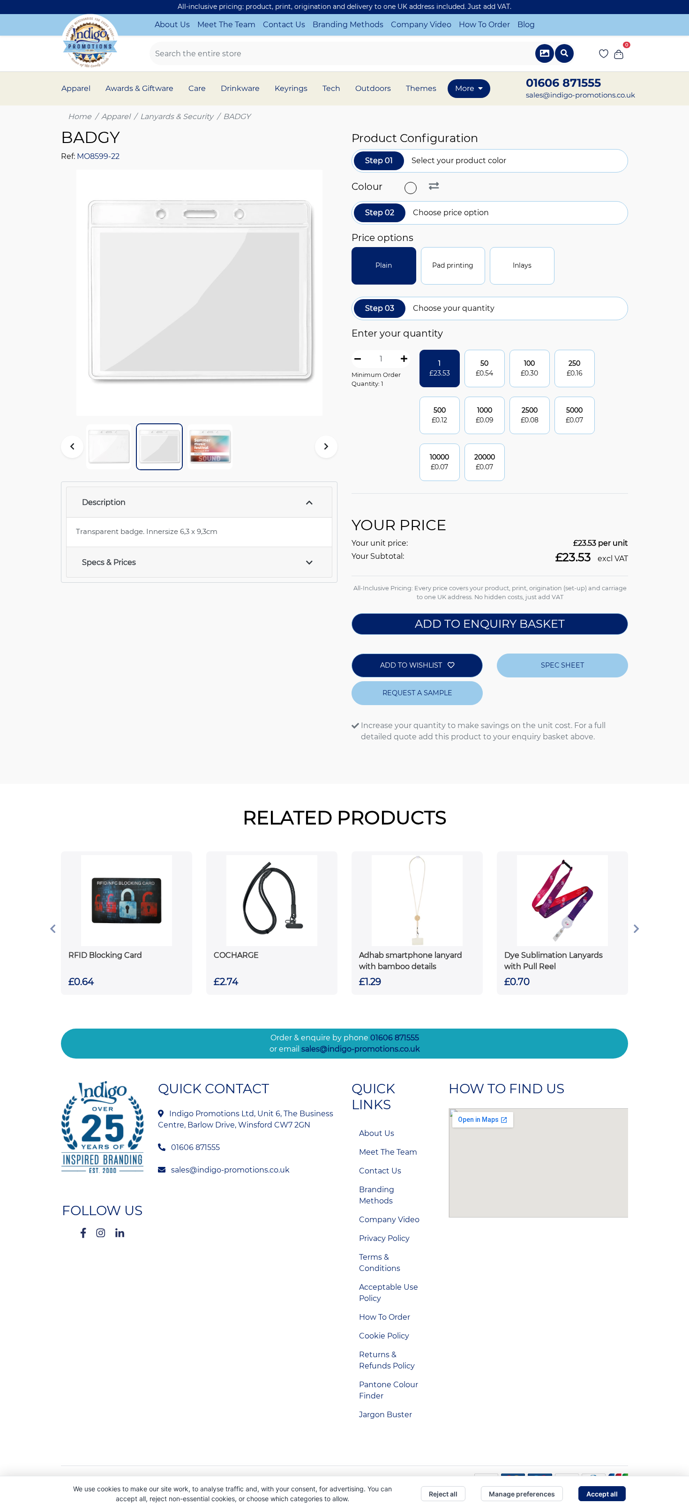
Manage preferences (522, 1494)
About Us (172, 24)
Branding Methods (348, 24)
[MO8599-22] (412, 188)
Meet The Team (226, 24)
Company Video (421, 24)
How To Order (484, 24)
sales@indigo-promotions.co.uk (580, 94)
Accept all (602, 1494)
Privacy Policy (384, 1238)
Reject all (443, 1494)
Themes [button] (421, 88)
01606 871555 (394, 1037)
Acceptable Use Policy (388, 1293)
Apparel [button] (75, 88)
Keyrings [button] (291, 88)
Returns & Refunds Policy (387, 1360)
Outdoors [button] (373, 88)
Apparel (115, 116)
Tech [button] (331, 88)
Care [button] (197, 88)
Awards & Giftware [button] (139, 88)
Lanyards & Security (176, 116)
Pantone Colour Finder (388, 1390)
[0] (618, 53)
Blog (526, 24)
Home (79, 116)
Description (104, 502)
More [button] (464, 88)
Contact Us (284, 24)
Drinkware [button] (240, 88)
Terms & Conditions (379, 1263)
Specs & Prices (109, 562)
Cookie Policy (384, 1335)
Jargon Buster (385, 1414)
